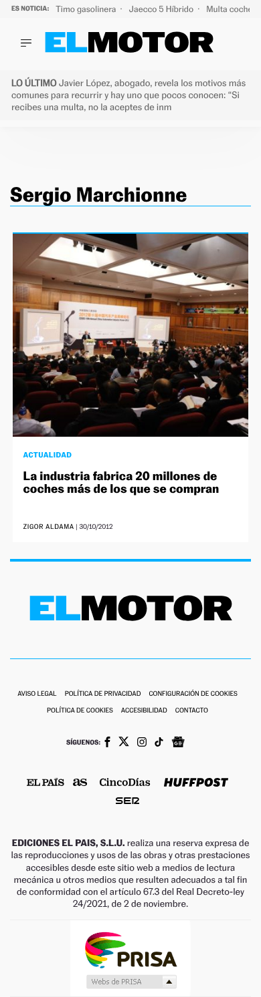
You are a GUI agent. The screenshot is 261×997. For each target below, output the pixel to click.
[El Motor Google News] (178, 743)
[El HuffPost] (196, 783)
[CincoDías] (125, 783)
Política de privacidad (103, 694)
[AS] (80, 784)
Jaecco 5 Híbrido (162, 9)
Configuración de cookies (193, 694)
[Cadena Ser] (127, 802)
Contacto (191, 711)
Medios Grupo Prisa (131, 982)
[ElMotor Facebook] (107, 743)
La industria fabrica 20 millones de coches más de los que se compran (121, 483)
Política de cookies (80, 711)
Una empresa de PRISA (130, 949)
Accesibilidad (144, 711)
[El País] (45, 783)
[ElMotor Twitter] (123, 743)
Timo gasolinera (87, 9)
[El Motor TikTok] (159, 743)
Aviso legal (36, 694)
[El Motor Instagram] (142, 743)
